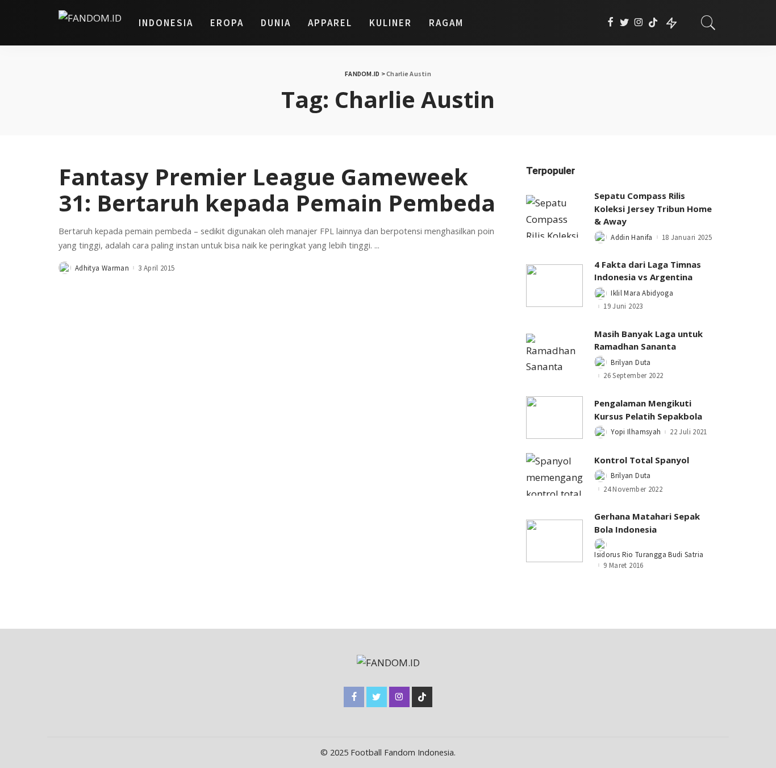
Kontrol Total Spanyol (641, 460)
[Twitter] (625, 22)
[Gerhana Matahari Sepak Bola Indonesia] (554, 541)
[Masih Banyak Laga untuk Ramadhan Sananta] (554, 355)
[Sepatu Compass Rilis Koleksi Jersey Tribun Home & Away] (554, 216)
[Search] (708, 22)
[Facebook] (610, 22)
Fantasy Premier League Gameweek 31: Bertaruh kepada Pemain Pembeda (277, 189)
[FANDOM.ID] (90, 22)
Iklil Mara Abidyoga (642, 293)
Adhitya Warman (102, 268)
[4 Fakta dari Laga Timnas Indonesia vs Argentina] (554, 285)
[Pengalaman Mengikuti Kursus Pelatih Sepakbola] (554, 417)
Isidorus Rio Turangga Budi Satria (648, 554)
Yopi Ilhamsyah (636, 431)
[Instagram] (639, 22)
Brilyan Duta (630, 362)
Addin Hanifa (631, 237)
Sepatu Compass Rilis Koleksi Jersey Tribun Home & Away (653, 208)
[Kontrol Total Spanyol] (554, 474)
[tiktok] (653, 22)
